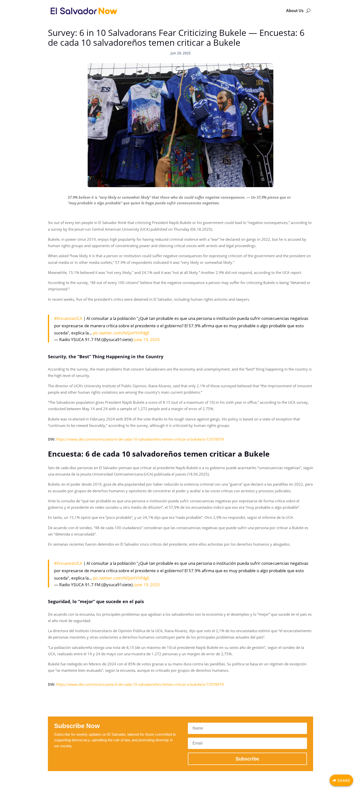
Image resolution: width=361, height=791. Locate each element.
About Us (295, 10)
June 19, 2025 (147, 339)
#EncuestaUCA (68, 318)
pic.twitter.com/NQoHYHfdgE (121, 333)
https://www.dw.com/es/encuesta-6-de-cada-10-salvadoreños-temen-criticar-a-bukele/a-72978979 (140, 439)
